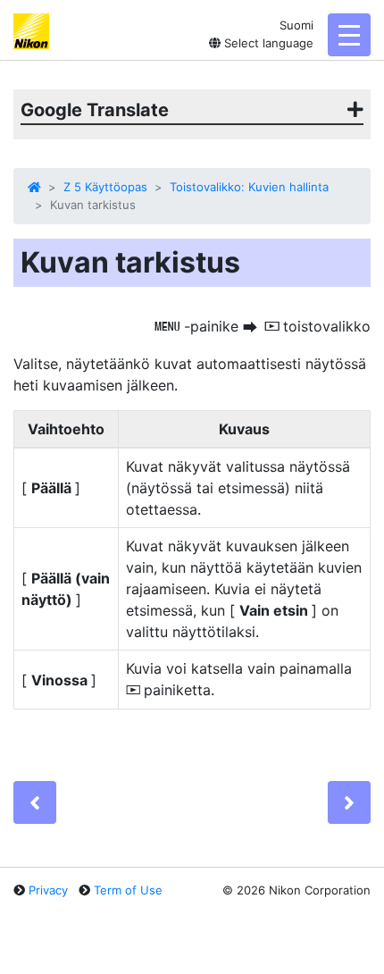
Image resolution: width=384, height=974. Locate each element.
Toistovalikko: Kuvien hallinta (249, 187)
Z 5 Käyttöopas (105, 187)
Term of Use (128, 890)
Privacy (48, 890)
